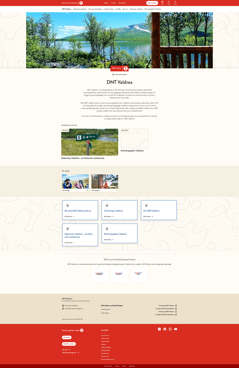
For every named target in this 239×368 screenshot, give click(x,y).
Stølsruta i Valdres (136, 9)
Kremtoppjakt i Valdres (153, 9)
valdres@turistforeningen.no (74, 309)
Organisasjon (105, 341)
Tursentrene (105, 353)
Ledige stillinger (106, 347)
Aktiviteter (122, 3)
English (103, 344)
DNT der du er (108, 366)
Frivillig (118, 9)
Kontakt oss (105, 335)
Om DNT (104, 330)
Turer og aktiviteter (95, 9)
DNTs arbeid (105, 338)
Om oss (125, 9)
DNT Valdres (66, 9)
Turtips (113, 3)
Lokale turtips (109, 9)
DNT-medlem (152, 3)
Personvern (105, 356)
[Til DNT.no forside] (72, 3)
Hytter (106, 3)
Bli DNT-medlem (68, 344)
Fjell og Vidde (105, 350)
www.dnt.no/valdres (71, 306)
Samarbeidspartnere (107, 359)
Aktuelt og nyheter (79, 9)
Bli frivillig (66, 337)
